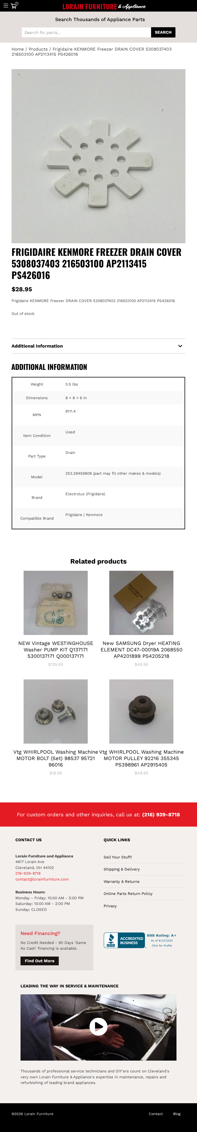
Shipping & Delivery (122, 869)
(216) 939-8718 (161, 814)
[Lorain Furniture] (104, 6)
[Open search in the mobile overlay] (98, 32)
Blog (176, 1114)
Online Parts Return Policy (128, 893)
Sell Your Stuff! (118, 857)
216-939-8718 (28, 873)
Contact (156, 1114)
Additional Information (37, 346)
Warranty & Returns (122, 881)
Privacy (110, 906)
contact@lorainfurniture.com (42, 879)
